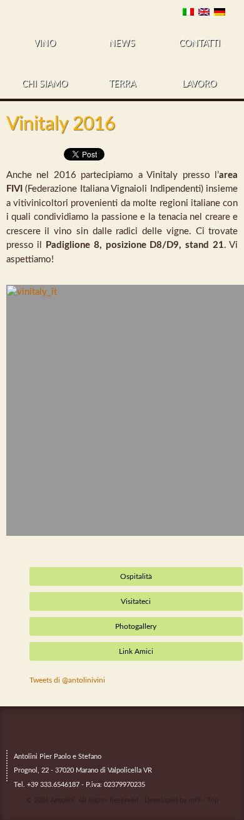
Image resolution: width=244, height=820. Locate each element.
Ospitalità (136, 576)
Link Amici (136, 651)
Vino (45, 43)
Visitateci (136, 601)
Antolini (62, 800)
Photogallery (135, 626)
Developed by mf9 (173, 800)
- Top (210, 800)
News (122, 43)
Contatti (199, 43)
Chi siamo (45, 84)
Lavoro (199, 84)
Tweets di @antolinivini (67, 680)
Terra (122, 84)
